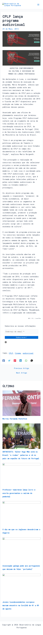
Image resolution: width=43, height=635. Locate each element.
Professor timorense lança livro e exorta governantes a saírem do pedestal (19, 493)
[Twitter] (9, 360)
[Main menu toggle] (38, 4)
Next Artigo (21, 373)
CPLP (11, 353)
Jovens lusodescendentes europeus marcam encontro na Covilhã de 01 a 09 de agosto (21, 605)
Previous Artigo (21, 368)
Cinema (18, 353)
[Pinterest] (15, 360)
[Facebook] (4, 360)
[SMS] (32, 360)
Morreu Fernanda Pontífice (15, 419)
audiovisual (28, 353)
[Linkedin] (20, 360)
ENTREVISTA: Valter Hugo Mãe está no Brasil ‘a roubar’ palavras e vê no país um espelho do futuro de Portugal (21, 455)
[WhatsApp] (26, 360)
